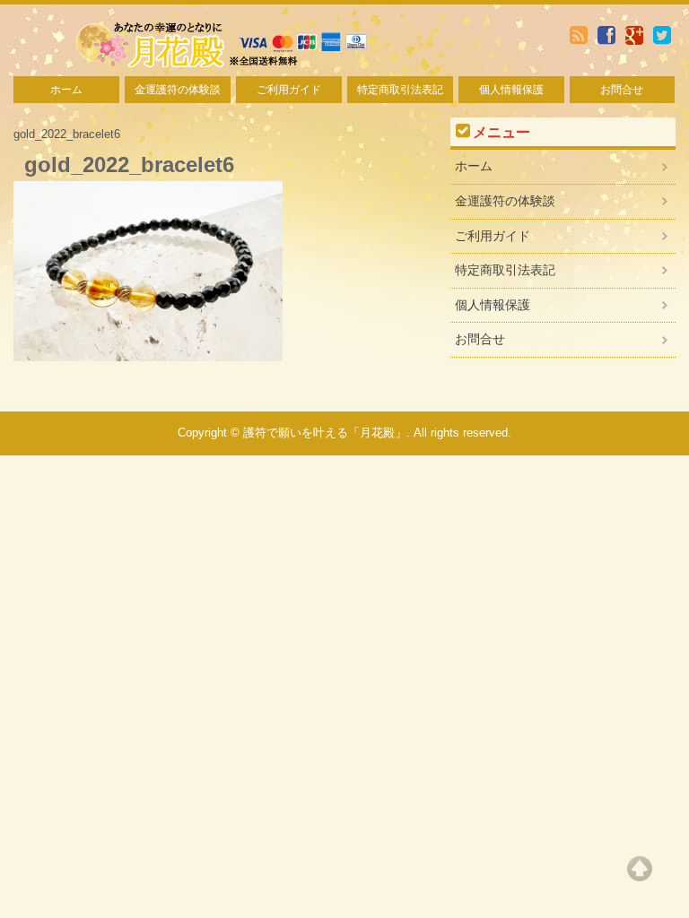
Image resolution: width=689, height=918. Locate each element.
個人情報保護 (511, 89)
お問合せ (621, 89)
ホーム (66, 89)
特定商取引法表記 (400, 89)
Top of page (639, 868)
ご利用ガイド (289, 89)
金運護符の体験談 (178, 89)
